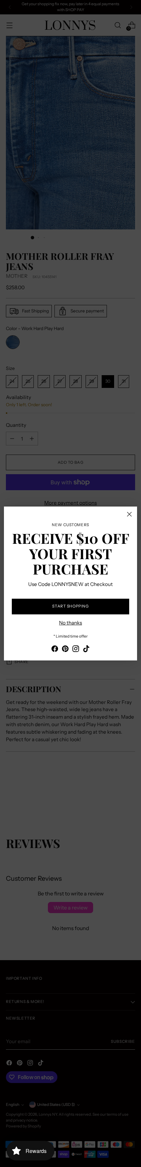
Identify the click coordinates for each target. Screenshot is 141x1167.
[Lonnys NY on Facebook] (55, 650)
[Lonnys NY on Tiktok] (86, 650)
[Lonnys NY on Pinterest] (65, 650)
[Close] (129, 514)
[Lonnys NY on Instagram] (76, 650)
